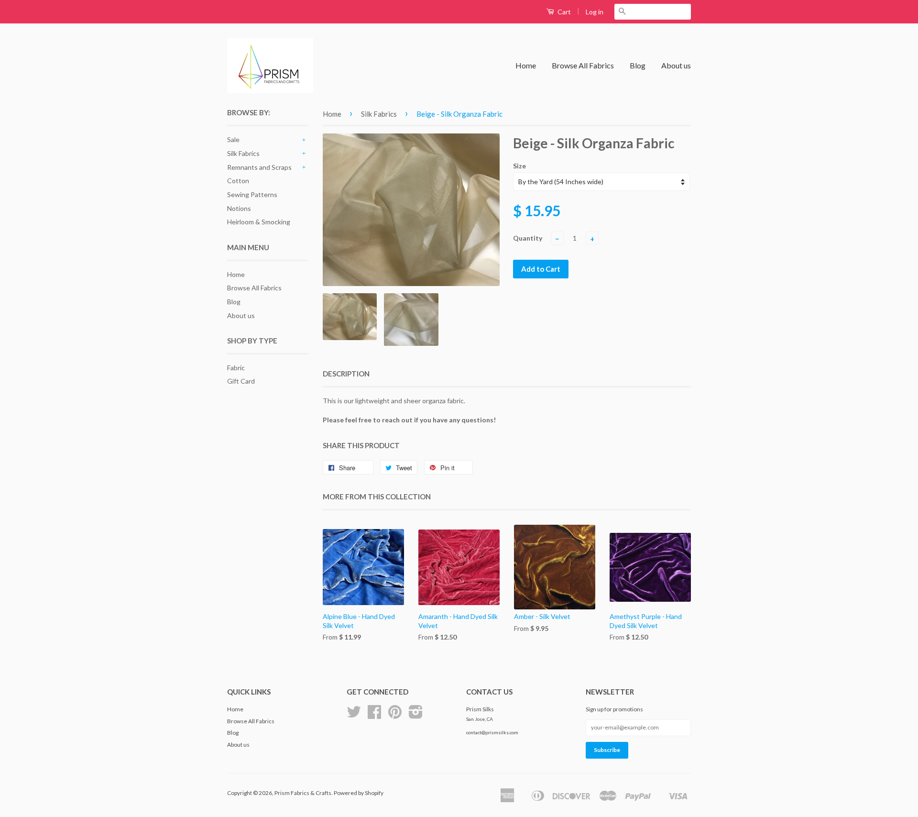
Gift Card (241, 381)
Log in (594, 12)
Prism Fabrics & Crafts (302, 792)
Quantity (527, 238)
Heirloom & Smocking (258, 222)
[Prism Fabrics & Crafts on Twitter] (354, 715)
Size (519, 166)
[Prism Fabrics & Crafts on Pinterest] (395, 715)
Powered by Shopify (358, 792)
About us (676, 65)
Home (525, 65)
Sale (233, 139)
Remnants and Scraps (259, 167)
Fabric (236, 368)
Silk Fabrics (243, 153)
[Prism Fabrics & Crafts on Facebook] (374, 715)
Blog (637, 65)
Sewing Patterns (252, 194)
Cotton (238, 181)
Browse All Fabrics (583, 65)
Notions (239, 208)
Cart (563, 12)
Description (346, 373)
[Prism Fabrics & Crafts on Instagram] (415, 715)
